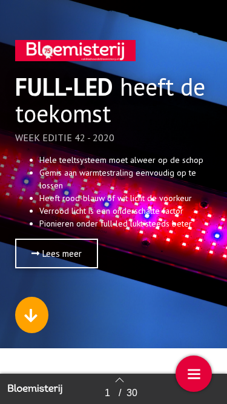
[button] (56, 253)
